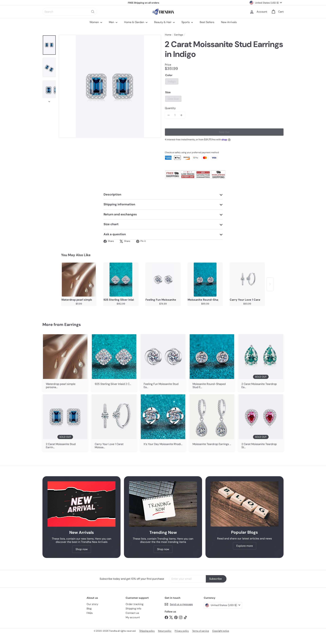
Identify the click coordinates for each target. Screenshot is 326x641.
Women (94, 22)
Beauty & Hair (163, 22)
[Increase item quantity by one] (181, 115)
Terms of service (200, 630)
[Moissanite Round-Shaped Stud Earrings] (205, 280)
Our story (92, 604)
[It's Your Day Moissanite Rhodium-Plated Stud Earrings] (163, 421)
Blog (89, 608)
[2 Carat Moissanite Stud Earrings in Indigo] (65, 423)
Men (112, 22)
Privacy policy (182, 630)
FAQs (90, 613)
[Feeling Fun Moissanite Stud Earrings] (163, 280)
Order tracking (134, 604)
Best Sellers (207, 22)
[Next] (49, 100)
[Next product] (270, 284)
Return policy (164, 630)
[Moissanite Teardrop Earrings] (212, 421)
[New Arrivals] (81, 504)
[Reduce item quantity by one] (168, 115)
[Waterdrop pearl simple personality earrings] (78, 280)
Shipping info (133, 608)
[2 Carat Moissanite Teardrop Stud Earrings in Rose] (261, 423)
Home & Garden (134, 22)
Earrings (178, 34)
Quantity (170, 108)
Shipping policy (147, 630)
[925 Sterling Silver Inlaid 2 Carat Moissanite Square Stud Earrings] (120, 280)
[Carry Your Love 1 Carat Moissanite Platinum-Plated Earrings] (247, 280)
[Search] (93, 11)
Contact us (132, 613)
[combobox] (69, 11)
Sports (186, 22)
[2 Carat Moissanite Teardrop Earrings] (261, 363)
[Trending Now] (163, 504)
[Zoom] (110, 86)
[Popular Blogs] (244, 504)
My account (133, 617)
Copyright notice (220, 630)
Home (168, 34)
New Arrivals (229, 22)
